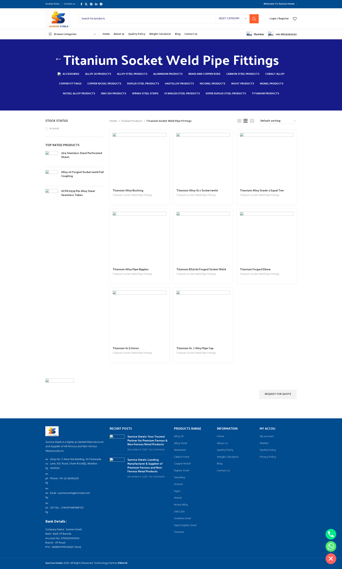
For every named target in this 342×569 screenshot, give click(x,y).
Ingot (177, 491)
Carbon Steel (181, 457)
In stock (54, 129)
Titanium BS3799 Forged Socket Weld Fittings (201, 271)
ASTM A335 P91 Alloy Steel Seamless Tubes (78, 193)
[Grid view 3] (245, 121)
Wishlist (264, 443)
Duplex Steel (181, 471)
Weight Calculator (227, 457)
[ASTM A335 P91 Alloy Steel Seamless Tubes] (51, 195)
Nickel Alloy (181, 505)
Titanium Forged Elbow (255, 269)
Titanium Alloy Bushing (128, 190)
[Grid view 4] (252, 121)
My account (267, 437)
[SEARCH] (254, 18)
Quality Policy (225, 450)
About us (222, 443)
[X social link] (86, 4)
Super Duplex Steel (185, 525)
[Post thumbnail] (117, 443)
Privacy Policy (268, 457)
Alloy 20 (179, 437)
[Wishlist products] (295, 19)
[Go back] (58, 59)
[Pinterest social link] (91, 4)
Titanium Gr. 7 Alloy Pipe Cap (194, 348)
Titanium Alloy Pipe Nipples (131, 269)
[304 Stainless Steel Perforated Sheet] (51, 157)
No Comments (157, 450)
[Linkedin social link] (96, 4)
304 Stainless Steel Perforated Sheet (81, 155)
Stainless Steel (182, 519)
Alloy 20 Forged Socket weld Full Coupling (82, 174)
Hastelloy (179, 478)
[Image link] (52, 431)
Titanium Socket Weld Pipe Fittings (132, 195)
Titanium (179, 532)
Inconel (178, 484)
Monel (178, 498)
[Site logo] (57, 18)
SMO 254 (179, 512)
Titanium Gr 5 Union (126, 348)
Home (114, 121)
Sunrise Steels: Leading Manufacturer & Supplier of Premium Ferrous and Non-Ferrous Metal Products (144, 465)
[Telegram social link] (101, 4)
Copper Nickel (182, 464)
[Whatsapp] (331, 546)
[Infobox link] (255, 34)
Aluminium (180, 450)
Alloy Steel (180, 443)
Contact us (223, 471)
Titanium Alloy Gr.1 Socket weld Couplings (197, 192)
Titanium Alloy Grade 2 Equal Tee (262, 190)
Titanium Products (132, 121)
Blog (219, 464)
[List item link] (74, 478)
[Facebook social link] (81, 4)
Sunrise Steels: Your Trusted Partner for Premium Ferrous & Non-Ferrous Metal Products (147, 440)
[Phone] (331, 534)
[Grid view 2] (239, 121)
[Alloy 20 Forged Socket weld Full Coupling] (51, 176)
